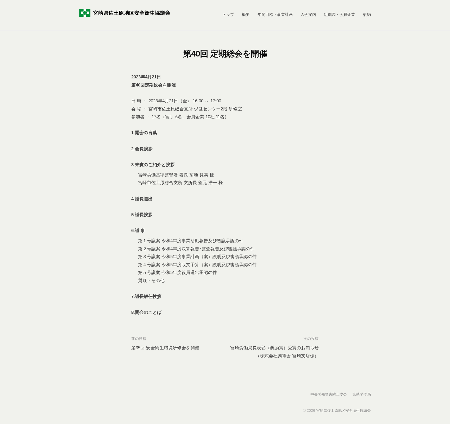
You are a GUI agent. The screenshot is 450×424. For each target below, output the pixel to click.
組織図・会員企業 (339, 14)
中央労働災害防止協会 (328, 394)
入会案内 (308, 14)
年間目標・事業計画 (275, 14)
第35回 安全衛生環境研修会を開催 (165, 347)
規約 (367, 14)
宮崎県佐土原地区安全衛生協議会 (343, 410)
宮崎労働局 (362, 394)
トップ (228, 14)
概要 (246, 14)
